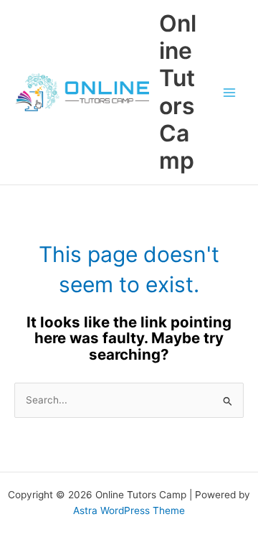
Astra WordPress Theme (129, 510)
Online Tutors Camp (177, 91)
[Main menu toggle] (229, 92)
